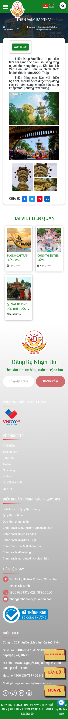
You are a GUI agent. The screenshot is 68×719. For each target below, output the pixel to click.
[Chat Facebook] (61, 703)
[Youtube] (29, 693)
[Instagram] (21, 693)
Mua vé (54, 691)
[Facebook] (5, 693)
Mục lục (21, 47)
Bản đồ (54, 673)
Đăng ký (49, 381)
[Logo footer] (34, 341)
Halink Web (63, 711)
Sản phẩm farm (54, 655)
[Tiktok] (13, 693)
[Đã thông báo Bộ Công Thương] (25, 614)
